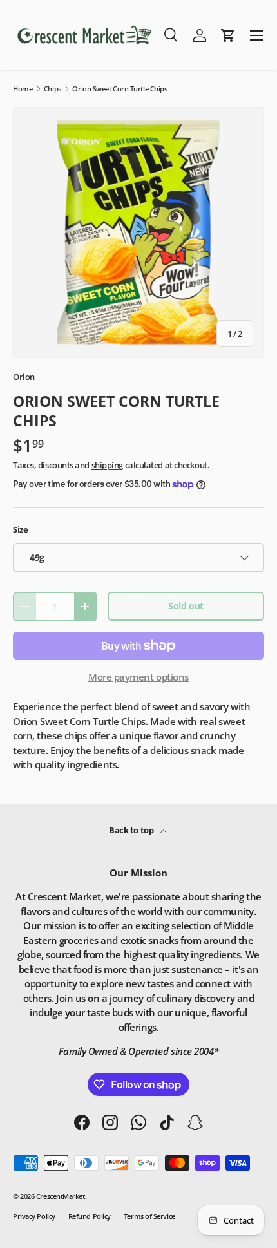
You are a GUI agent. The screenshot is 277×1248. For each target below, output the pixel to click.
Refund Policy (89, 1216)
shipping (107, 465)
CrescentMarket (60, 1196)
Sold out (185, 606)
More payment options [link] (138, 676)
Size (20, 529)
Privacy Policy (34, 1216)
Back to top (132, 830)
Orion (24, 377)
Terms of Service (149, 1216)
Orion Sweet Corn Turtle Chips (119, 88)
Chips (52, 88)
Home (22, 88)
